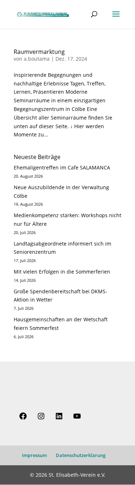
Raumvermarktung (39, 52)
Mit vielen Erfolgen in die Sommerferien (62, 271)
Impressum (34, 455)
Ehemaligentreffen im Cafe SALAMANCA (62, 167)
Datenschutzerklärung (80, 455)
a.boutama (37, 58)
